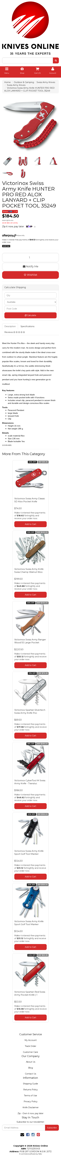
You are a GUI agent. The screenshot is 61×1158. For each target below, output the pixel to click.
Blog (30, 1068)
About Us (30, 1062)
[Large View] (7, 161)
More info (20, 235)
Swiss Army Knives (46, 82)
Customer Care (30, 1052)
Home (7, 82)
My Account (31, 1040)
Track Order (30, 1046)
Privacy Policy (30, 1101)
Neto (40, 1154)
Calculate (31, 315)
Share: (6, 211)
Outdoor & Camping (24, 82)
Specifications (27, 326)
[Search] (56, 60)
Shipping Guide (30, 1083)
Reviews (8, 332)
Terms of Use (30, 1095)
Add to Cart (30, 524)
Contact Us (30, 1073)
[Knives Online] (30, 27)
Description (10, 326)
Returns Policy (30, 1089)
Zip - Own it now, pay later (30, 1113)
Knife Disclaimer (31, 1107)
